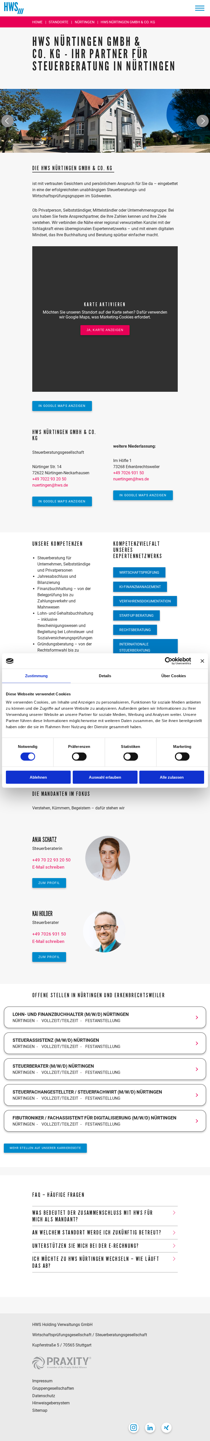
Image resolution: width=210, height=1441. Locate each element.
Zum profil (49, 883)
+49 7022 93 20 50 (49, 479)
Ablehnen (38, 777)
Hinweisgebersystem (51, 1403)
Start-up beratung (136, 615)
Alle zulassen (172, 777)
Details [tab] (105, 676)
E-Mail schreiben (48, 867)
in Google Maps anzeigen (62, 406)
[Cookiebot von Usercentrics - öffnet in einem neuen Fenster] (168, 661)
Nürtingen (85, 22)
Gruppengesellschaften (53, 1388)
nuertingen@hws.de (50, 485)
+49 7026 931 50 (128, 472)
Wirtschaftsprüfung (139, 572)
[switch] (79, 757)
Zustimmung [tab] (36, 676)
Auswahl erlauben (105, 777)
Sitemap (39, 1410)
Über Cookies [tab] (173, 676)
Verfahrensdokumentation (145, 601)
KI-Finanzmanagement (140, 587)
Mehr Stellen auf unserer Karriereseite (45, 1148)
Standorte (59, 22)
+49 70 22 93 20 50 (51, 859)
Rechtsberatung (135, 630)
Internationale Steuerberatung (134, 647)
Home (37, 22)
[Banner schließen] (202, 661)
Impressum (42, 1380)
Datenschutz (43, 1395)
